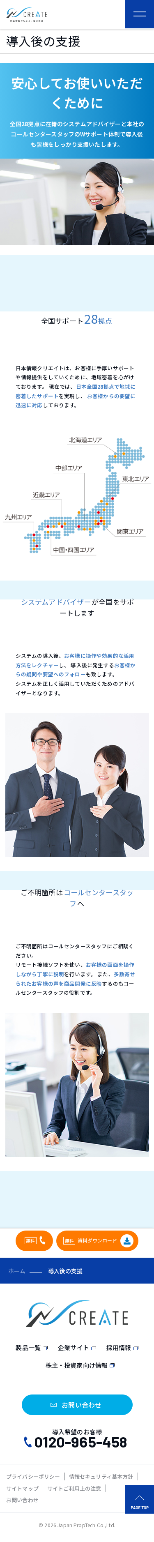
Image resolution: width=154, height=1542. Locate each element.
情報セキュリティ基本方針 (101, 1476)
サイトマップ (22, 1488)
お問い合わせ (22, 1500)
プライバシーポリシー (33, 1476)
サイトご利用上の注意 (74, 1488)
